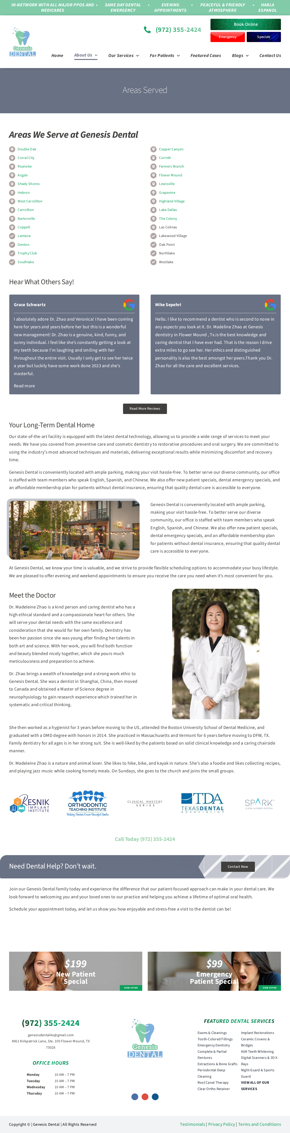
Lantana (24, 235)
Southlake (26, 262)
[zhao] (145, 1020)
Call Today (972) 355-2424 (145, 839)
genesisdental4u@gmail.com (51, 1035)
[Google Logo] (129, 301)
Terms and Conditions (259, 1124)
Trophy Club (27, 253)
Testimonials (192, 1124)
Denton (23, 244)
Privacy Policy (221, 1124)
